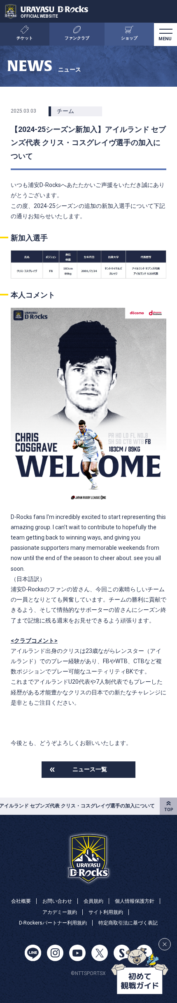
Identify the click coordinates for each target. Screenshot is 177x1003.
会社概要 (21, 901)
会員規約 (93, 901)
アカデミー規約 (59, 912)
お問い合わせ (57, 901)
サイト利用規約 (105, 912)
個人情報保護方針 (134, 901)
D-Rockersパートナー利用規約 (53, 923)
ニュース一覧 (89, 769)
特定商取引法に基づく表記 (128, 923)
